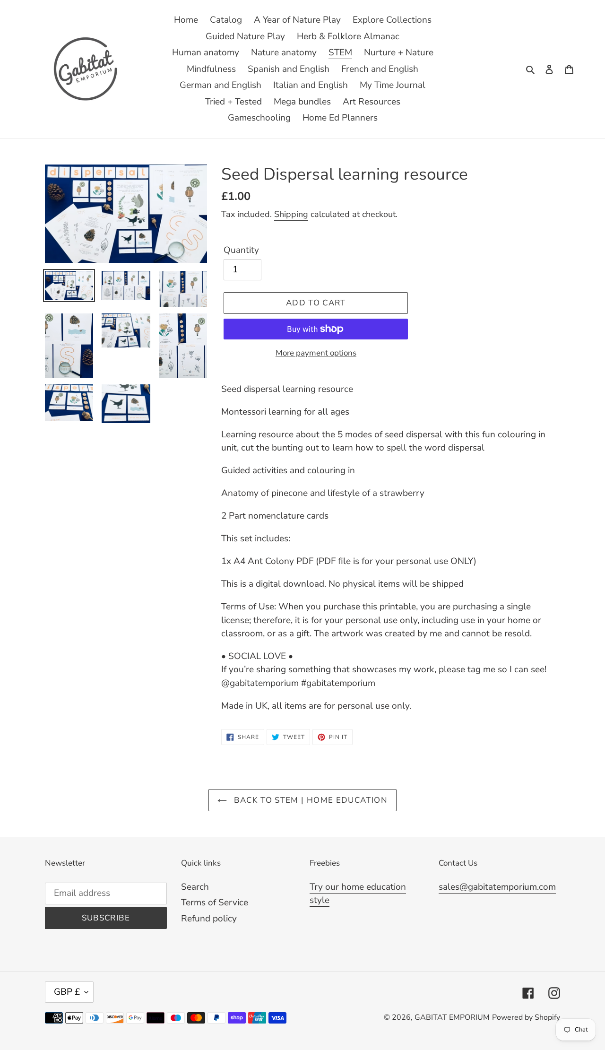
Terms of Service (214, 902)
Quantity (241, 250)
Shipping (291, 214)
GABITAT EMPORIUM (452, 1017)
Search (195, 887)
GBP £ (67, 992)
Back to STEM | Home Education (310, 800)
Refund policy (209, 918)
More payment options (316, 352)
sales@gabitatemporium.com (497, 887)
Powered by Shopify (526, 1017)
